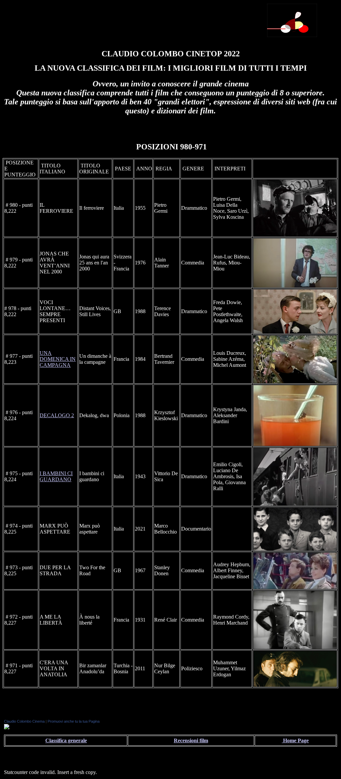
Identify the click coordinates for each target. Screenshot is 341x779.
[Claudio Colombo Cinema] (6, 727)
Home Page (295, 740)
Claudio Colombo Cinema (24, 721)
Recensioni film (191, 740)
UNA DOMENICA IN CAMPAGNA (58, 359)
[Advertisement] (184, 20)
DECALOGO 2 (57, 415)
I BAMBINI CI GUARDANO (56, 476)
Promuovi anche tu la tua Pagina (74, 721)
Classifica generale (66, 740)
